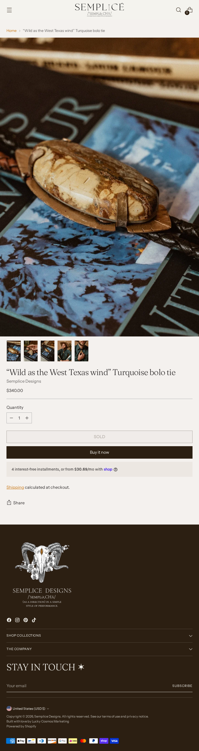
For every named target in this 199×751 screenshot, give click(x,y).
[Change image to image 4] (64, 351)
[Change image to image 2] (31, 351)
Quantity (14, 407)
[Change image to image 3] (47, 351)
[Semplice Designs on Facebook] (9, 620)
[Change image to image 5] (81, 351)
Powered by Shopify (21, 726)
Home (11, 30)
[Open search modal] (178, 10)
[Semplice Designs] (99, 10)
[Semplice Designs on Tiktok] (34, 620)
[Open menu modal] (9, 10)
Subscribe (182, 686)
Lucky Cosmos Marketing (50, 721)
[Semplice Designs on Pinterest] (26, 620)
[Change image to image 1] (13, 351)
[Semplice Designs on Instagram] (18, 620)
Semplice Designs (23, 381)
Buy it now (99, 452)
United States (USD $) (29, 709)
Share (19, 502)
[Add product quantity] (27, 418)
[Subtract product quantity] (11, 418)
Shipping (15, 487)
